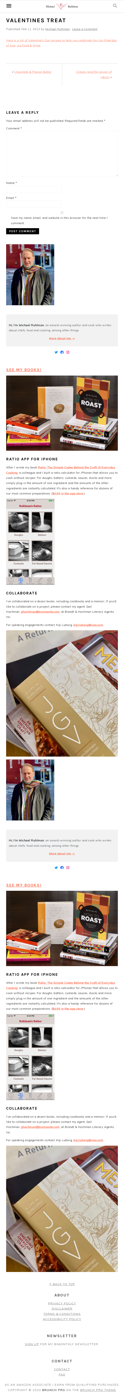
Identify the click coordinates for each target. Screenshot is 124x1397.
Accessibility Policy (62, 1319)
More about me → (62, 338)
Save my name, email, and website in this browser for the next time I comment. (59, 220)
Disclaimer (62, 1308)
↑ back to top (62, 1284)
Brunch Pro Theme (98, 1390)
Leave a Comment (85, 29)
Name (11, 183)
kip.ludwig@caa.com (88, 625)
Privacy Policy (62, 1303)
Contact (62, 1369)
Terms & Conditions (62, 1314)
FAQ (62, 1374)
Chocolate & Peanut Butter (33, 72)
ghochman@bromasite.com (40, 612)
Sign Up (32, 1344)
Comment (14, 128)
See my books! (23, 369)
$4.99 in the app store (67, 493)
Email (11, 198)
